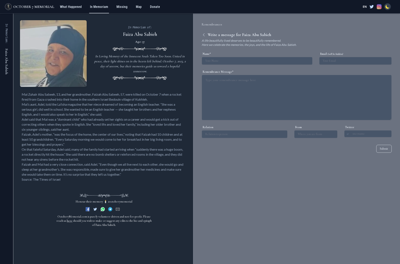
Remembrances (212, 24)
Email (331, 54)
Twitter (349, 127)
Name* (206, 54)
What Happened (71, 7)
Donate (155, 7)
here (69, 221)
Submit (384, 148)
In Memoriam (99, 7)
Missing (122, 7)
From (298, 127)
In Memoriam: (6, 34)
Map (139, 7)
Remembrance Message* (217, 72)
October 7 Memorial (33, 6)
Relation (207, 127)
